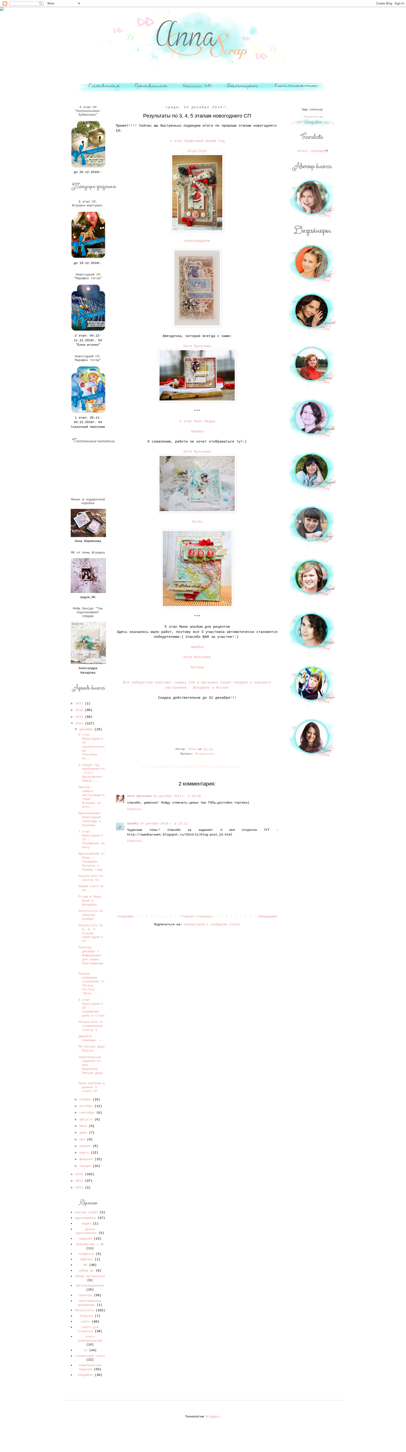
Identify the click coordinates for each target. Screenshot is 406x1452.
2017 (80, 703)
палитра (85, 1295)
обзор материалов (90, 1276)
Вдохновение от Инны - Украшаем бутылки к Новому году (91, 861)
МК (85, 1265)
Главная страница (196, 916)
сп (85, 1350)
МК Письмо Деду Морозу (91, 1048)
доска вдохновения (86, 1231)
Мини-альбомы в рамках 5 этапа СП (91, 1087)
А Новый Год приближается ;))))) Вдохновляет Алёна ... (91, 773)
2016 (80, 710)
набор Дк (86, 1270)
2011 (80, 1187)
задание (85, 1238)
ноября (86, 1099)
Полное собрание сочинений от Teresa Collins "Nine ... (91, 983)
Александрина (197, 241)
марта (85, 1152)
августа (86, 1119)
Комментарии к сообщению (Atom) (212, 924)
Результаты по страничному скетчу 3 (90, 1026)
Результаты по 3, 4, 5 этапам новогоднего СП (90, 933)
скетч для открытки (88, 1329)
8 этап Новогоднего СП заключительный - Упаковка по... (91, 746)
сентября (87, 1113)
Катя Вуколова (197, 346)
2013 (80, 1174)
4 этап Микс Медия (197, 421)
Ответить (134, 809)
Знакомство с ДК (90, 1244)
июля (84, 1126)
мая (83, 1139)
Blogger (212, 1416)
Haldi (197, 522)
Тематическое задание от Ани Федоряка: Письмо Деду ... (90, 1067)
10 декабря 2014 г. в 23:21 (164, 823)
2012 (80, 1181)
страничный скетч (90, 1356)
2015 (80, 717)
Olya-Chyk (197, 151)
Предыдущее (267, 916)
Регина (197, 667)
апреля (86, 1146)
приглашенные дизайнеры (89, 1303)
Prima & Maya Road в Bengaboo (89, 901)
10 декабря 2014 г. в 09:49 (177, 796)
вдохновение (85, 1218)
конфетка (86, 1254)
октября (86, 1106)
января (86, 1166)
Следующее (125, 916)
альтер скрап (86, 1212)
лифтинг (86, 1259)
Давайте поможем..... (91, 1038)
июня (84, 1132)
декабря (86, 729)
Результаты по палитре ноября (90, 915)
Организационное (90, 1285)
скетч (85, 1321)
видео (86, 1223)
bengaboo (85, 1375)
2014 (80, 723)
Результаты (204, 754)
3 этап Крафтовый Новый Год (197, 141)
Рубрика (86, 1316)
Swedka (197, 431)
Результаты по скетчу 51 (90, 878)
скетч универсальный (90, 1338)
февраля (86, 1159)
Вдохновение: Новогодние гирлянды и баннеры (89, 819)
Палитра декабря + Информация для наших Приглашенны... (91, 957)
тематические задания (90, 1367)
